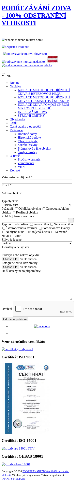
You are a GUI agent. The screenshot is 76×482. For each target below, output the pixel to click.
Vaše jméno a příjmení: (17, 177)
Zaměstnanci (26, 163)
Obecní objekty (27, 141)
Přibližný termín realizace (18, 216)
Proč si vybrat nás (29, 159)
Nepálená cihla (63, 224)
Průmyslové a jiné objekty (34, 148)
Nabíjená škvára (39, 232)
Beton (17, 235)
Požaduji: (8, 208)
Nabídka (15, 86)
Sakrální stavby (27, 145)
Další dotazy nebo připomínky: (21, 271)
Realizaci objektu (27, 212)
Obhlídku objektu (29, 208)
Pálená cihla (41, 224)
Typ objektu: (10, 201)
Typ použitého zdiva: (15, 224)
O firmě (15, 155)
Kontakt (15, 170)
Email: (7, 185)
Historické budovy (30, 137)
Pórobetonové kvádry (56, 228)
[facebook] (42, 326)
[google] (42, 333)
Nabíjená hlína (15, 232)
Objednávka (17, 119)
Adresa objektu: (12, 193)
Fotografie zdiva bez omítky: (20, 263)
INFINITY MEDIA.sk (13, 478)
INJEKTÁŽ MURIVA (32, 112)
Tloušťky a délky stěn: (16, 247)
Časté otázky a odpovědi (25, 126)
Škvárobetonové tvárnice (21, 228)
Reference (16, 130)
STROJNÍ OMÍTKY (31, 115)
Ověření (7, 309)
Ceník (13, 123)
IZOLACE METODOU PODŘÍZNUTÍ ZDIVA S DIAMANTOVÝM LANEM (44, 99)
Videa (21, 166)
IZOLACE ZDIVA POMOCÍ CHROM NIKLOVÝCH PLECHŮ (43, 106)
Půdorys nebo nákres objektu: (21, 255)
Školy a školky (27, 152)
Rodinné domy (27, 134)
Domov (14, 82)
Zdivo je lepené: (12, 239)
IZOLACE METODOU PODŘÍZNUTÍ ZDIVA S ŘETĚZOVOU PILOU (44, 91)
